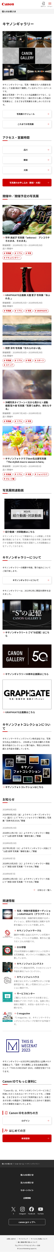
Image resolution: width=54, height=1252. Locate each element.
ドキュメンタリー (13, 257)
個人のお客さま (9, 11)
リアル (19, 253)
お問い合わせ (11, 1239)
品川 (26, 149)
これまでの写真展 (26, 124)
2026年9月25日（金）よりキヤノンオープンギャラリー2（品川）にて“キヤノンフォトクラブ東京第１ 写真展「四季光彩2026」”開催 (27, 817)
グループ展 (10, 479)
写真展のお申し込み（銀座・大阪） (26, 182)
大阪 (26, 169)
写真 (29, 253)
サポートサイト (27, 1190)
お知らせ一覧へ (44, 890)
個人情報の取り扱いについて (27, 1242)
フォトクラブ (42, 474)
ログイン (26, 1120)
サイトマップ (23, 1239)
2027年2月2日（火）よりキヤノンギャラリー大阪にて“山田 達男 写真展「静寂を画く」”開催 (27, 850)
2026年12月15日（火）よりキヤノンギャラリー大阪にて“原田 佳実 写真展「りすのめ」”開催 (26, 880)
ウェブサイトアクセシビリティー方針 (27, 1245)
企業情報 (27, 1198)
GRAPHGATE (42, 310)
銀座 (26, 159)
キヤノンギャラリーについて (26, 580)
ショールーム (19, 1164)
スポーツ (40, 360)
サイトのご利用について (39, 1239)
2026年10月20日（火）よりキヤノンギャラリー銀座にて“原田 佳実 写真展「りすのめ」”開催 (26, 865)
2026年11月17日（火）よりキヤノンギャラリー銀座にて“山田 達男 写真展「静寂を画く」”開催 (26, 834)
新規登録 (26, 1138)
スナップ (9, 365)
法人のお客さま (27, 1182)
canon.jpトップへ (27, 1222)
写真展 (8, 253)
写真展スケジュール (26, 113)
